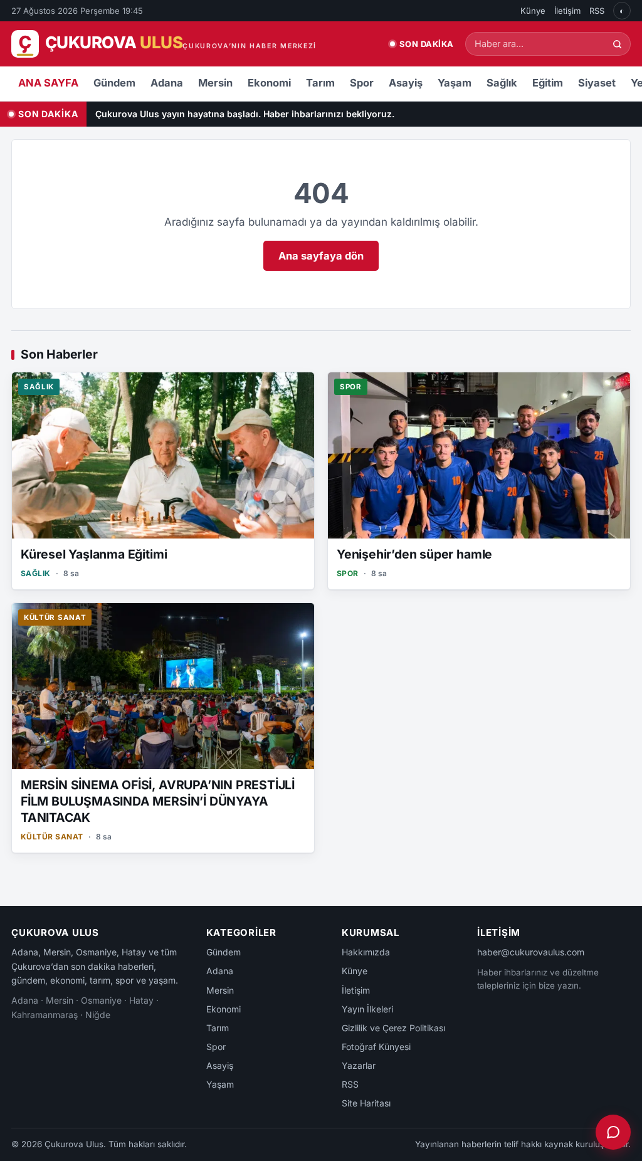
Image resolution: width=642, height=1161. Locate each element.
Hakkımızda (366, 952)
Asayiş (406, 82)
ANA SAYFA (48, 82)
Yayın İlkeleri (367, 1009)
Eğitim (547, 82)
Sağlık (502, 82)
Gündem (114, 82)
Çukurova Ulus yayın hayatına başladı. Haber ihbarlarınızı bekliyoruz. (244, 113)
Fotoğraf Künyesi (376, 1046)
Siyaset (597, 82)
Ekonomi (269, 82)
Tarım (320, 82)
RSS (596, 11)
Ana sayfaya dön (321, 256)
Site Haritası (366, 1103)
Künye (532, 11)
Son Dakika (426, 44)
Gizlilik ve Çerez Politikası (393, 1027)
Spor (362, 82)
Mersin (215, 82)
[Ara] (617, 44)
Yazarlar (359, 1065)
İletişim (567, 11)
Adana (166, 82)
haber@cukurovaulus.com (530, 952)
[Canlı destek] (613, 1132)
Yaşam (454, 82)
